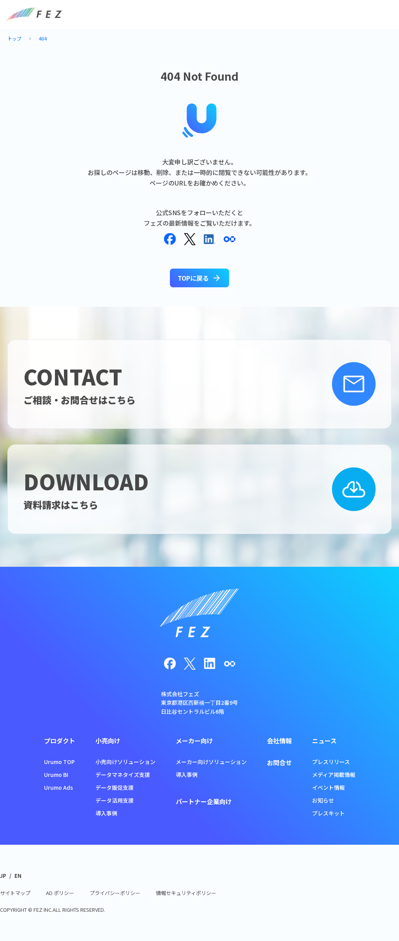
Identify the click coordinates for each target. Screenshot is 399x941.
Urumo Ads (58, 787)
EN (17, 875)
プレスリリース (331, 762)
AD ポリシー (60, 893)
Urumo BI (56, 774)
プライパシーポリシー (115, 893)
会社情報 (279, 740)
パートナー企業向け (204, 801)
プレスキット (328, 813)
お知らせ (323, 800)
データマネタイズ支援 (122, 774)
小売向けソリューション (125, 762)
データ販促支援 (114, 787)
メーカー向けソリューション (211, 762)
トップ (14, 38)
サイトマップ (15, 893)
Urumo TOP (59, 762)
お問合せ (279, 762)
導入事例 (106, 813)
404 (43, 38)
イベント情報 (328, 787)
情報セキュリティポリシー (186, 893)
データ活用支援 (114, 800)
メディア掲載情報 (333, 774)
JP (3, 875)
